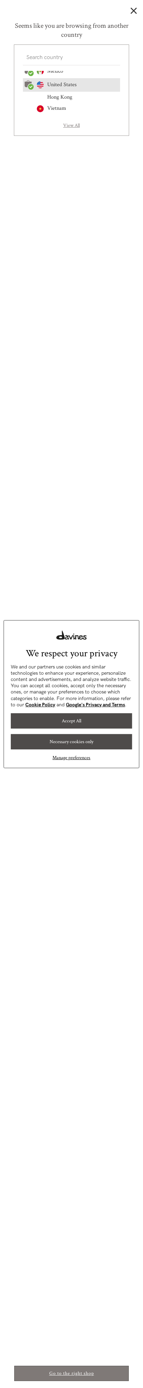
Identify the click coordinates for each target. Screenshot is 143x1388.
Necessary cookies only (71, 741)
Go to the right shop (71, 1373)
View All (71, 125)
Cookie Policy (40, 705)
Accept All (71, 720)
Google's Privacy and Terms (95, 705)
